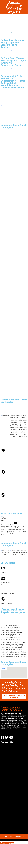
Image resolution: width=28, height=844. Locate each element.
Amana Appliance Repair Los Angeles (14, 400)
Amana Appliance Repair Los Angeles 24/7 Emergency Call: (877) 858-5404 (13, 686)
